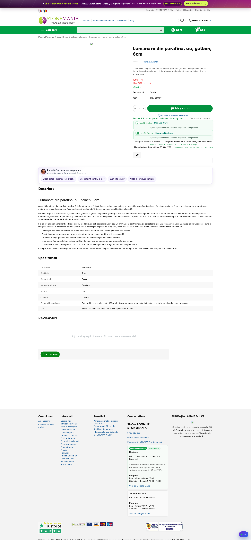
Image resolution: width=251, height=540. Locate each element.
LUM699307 (156, 98)
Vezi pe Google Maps (139, 486)
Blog (132, 20)
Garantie (150, 10)
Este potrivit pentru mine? (92, 179)
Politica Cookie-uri (69, 456)
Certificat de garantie (103, 429)
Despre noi (66, 421)
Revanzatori (66, 464)
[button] (183, 115)
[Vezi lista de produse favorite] (182, 22)
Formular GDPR (68, 458)
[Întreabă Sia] (243, 534)
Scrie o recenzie (151, 62)
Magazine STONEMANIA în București (144, 442)
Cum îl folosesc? (117, 179)
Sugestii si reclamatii (70, 441)
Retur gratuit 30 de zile (104, 426)
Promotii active (67, 447)
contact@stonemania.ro (138, 437)
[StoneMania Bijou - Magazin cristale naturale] (58, 20)
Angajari (64, 450)
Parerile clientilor (202, 10)
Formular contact (68, 444)
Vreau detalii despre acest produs (58, 179)
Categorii (51, 30)
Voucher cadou (67, 461)
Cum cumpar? (67, 432)
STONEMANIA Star (165, 10)
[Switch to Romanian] (45, 11)
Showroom (122, 20)
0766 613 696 (200, 20)
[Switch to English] (40, 11)
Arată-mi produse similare (142, 179)
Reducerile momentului (103, 20)
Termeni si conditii (69, 435)
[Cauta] (161, 30)
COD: (135, 98)
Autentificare (44, 421)
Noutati (86, 20)
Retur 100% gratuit (184, 10)
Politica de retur (68, 438)
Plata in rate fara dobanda (106, 432)
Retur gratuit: (139, 92)
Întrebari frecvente (69, 424)
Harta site (65, 453)
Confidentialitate (68, 429)
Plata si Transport (69, 426)
